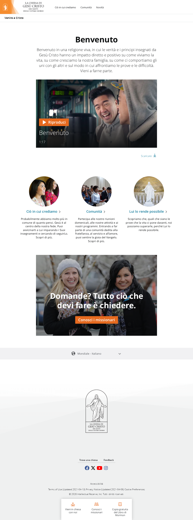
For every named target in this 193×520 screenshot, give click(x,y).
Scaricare (146, 156)
